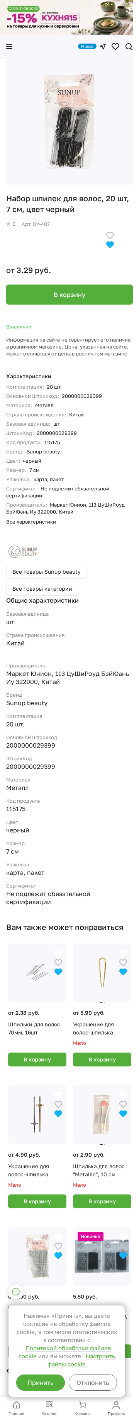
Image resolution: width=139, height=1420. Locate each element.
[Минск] (103, 47)
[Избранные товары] (115, 47)
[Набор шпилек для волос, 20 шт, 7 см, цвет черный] (69, 122)
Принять (40, 1382)
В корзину (69, 294)
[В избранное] (110, 235)
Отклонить (92, 1382)
